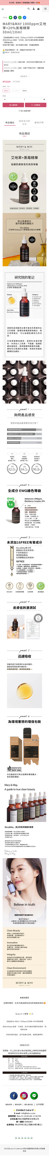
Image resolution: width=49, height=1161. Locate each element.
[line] (10, 17)
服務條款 (8, 1104)
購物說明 (18, 1104)
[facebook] (15, 17)
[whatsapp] (20, 17)
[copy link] (24, 17)
